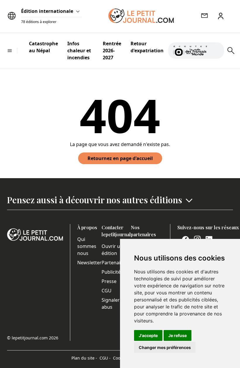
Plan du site (84, 358)
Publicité (111, 272)
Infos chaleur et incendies (79, 50)
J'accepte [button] (148, 335)
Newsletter (89, 262)
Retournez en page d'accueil (120, 158)
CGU (107, 290)
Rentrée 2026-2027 (112, 50)
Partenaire (113, 262)
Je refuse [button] (177, 335)
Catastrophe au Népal (43, 47)
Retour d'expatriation (147, 47)
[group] (216, 49)
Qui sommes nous (86, 246)
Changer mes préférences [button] (165, 347)
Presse (109, 281)
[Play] (216, 50)
